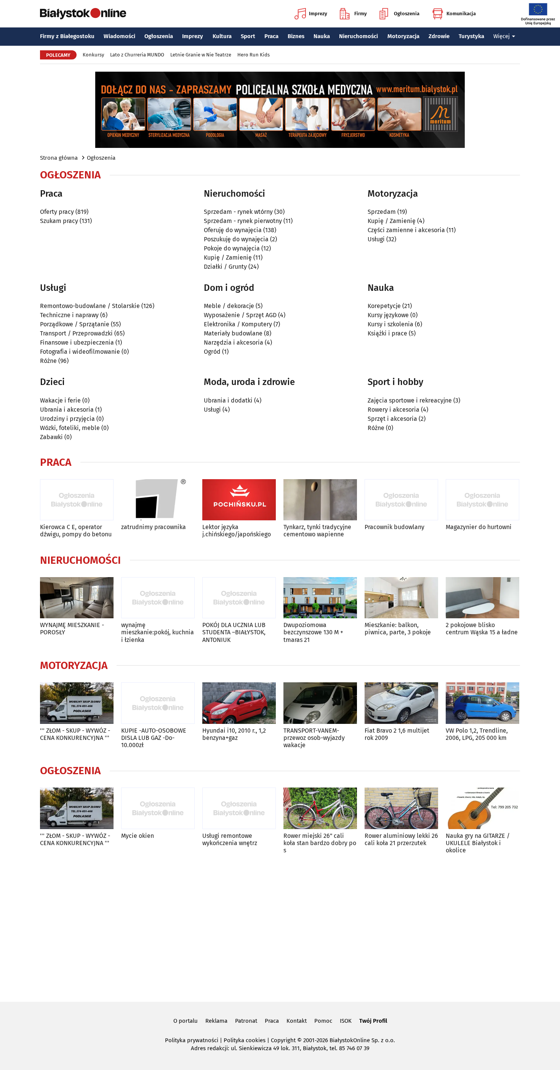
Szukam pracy (59, 221)
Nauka (322, 36)
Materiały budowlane (233, 333)
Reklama (216, 1020)
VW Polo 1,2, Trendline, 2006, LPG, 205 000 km (477, 734)
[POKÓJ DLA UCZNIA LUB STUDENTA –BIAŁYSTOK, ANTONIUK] (239, 598)
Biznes (296, 36)
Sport (248, 36)
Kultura (222, 36)
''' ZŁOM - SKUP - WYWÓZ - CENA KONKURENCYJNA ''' (75, 734)
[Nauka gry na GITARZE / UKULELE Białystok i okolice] (482, 808)
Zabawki (51, 437)
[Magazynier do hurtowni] (482, 500)
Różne (48, 360)
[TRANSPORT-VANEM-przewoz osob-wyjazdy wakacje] (320, 703)
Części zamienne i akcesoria (406, 230)
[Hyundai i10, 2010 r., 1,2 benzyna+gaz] (239, 703)
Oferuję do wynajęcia (233, 230)
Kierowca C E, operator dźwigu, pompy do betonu (76, 530)
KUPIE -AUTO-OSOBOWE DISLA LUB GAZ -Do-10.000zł (153, 738)
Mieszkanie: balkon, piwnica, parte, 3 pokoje (398, 628)
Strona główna (59, 157)
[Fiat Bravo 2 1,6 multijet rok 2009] (401, 703)
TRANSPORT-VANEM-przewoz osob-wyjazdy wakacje (314, 738)
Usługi (376, 239)
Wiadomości (119, 36)
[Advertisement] (280, 926)
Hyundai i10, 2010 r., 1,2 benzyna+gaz (234, 734)
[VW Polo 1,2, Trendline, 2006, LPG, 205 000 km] (482, 703)
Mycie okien (137, 835)
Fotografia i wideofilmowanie (80, 351)
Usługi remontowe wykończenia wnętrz (229, 839)
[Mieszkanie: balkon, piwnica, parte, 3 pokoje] (401, 598)
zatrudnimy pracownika (153, 527)
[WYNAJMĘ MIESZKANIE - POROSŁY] (77, 598)
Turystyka (471, 36)
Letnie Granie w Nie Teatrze (200, 54)
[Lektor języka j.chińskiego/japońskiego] (239, 500)
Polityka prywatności (191, 1040)
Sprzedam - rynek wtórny (238, 211)
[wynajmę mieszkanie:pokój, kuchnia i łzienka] (158, 598)
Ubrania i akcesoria (67, 409)
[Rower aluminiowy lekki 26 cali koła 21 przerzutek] (401, 808)
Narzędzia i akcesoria (233, 342)
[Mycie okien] (158, 808)
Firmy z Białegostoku (67, 36)
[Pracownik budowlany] (401, 500)
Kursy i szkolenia (390, 324)
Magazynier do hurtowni (479, 527)
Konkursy (93, 54)
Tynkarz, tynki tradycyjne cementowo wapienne (317, 530)
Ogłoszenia (406, 13)
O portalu (185, 1020)
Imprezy (318, 13)
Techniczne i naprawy (69, 315)
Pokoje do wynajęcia (232, 248)
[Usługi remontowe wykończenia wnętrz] (239, 808)
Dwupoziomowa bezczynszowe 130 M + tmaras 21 (313, 632)
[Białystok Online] (83, 13)
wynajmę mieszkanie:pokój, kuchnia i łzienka (157, 632)
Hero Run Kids (253, 54)
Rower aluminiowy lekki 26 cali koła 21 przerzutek (401, 839)
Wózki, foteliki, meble (70, 428)
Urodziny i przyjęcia (67, 418)
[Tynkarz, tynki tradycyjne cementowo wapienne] (320, 500)
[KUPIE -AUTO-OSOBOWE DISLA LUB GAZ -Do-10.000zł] (158, 703)
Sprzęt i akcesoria (392, 418)
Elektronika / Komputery (238, 324)
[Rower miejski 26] (320, 808)
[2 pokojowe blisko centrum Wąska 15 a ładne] (482, 598)
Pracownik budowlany (394, 527)
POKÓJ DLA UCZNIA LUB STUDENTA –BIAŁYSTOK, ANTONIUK (234, 632)
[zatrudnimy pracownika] (158, 500)
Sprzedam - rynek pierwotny (243, 221)
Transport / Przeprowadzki (76, 333)
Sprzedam (382, 211)
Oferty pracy (57, 211)
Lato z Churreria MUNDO (137, 54)
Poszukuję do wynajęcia (236, 239)
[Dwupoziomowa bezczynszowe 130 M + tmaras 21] (320, 598)
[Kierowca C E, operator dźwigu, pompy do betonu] (77, 500)
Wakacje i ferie (60, 400)
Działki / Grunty (225, 266)
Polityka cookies (245, 1040)
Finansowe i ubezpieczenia (77, 342)
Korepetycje (384, 306)
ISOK (346, 1020)
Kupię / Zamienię (228, 257)
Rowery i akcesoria (393, 409)
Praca (271, 36)
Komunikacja (461, 13)
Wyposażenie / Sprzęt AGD (240, 315)
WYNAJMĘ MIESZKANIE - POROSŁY (72, 628)
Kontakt (296, 1020)
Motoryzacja (403, 36)
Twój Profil (373, 1020)
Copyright (283, 1040)
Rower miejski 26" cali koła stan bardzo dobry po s (319, 843)
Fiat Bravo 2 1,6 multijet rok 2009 (397, 734)
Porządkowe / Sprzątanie (74, 324)
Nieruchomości (358, 36)
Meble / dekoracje (229, 306)
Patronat (246, 1020)
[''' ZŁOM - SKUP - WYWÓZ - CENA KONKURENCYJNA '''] (77, 703)
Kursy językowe (388, 315)
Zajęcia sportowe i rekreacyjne (410, 400)
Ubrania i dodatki (228, 400)
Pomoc (323, 1020)
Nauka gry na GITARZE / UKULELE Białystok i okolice (478, 843)
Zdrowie (439, 36)
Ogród (212, 351)
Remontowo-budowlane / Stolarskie (90, 306)
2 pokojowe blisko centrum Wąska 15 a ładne (482, 628)
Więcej (501, 36)
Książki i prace (387, 333)
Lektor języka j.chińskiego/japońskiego (236, 530)
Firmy (360, 13)
